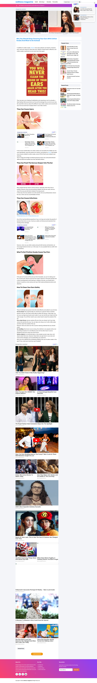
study (49, 152)
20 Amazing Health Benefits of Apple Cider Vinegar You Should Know (73, 95)
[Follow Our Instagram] (23, 674)
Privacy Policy (41, 668)
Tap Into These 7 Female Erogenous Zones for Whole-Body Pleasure (73, 72)
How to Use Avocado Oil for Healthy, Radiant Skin (29, 5)
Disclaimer (40, 666)
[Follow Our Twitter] (20, 674)
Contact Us (40, 664)
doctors (33, 47)
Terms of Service (41, 669)
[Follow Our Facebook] (17, 674)
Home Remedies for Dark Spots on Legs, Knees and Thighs (72, 48)
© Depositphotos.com (22, 216)
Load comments (37, 654)
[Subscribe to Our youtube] (26, 674)
